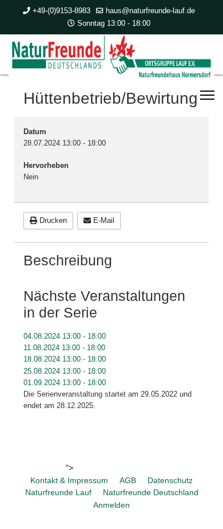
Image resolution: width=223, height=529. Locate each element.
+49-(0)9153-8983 (61, 11)
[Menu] (207, 95)
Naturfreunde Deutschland (150, 492)
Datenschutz (170, 480)
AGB (128, 480)
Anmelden (111, 505)
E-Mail (102, 220)
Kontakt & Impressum (69, 480)
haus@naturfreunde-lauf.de (150, 11)
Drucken (52, 220)
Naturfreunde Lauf (58, 492)
